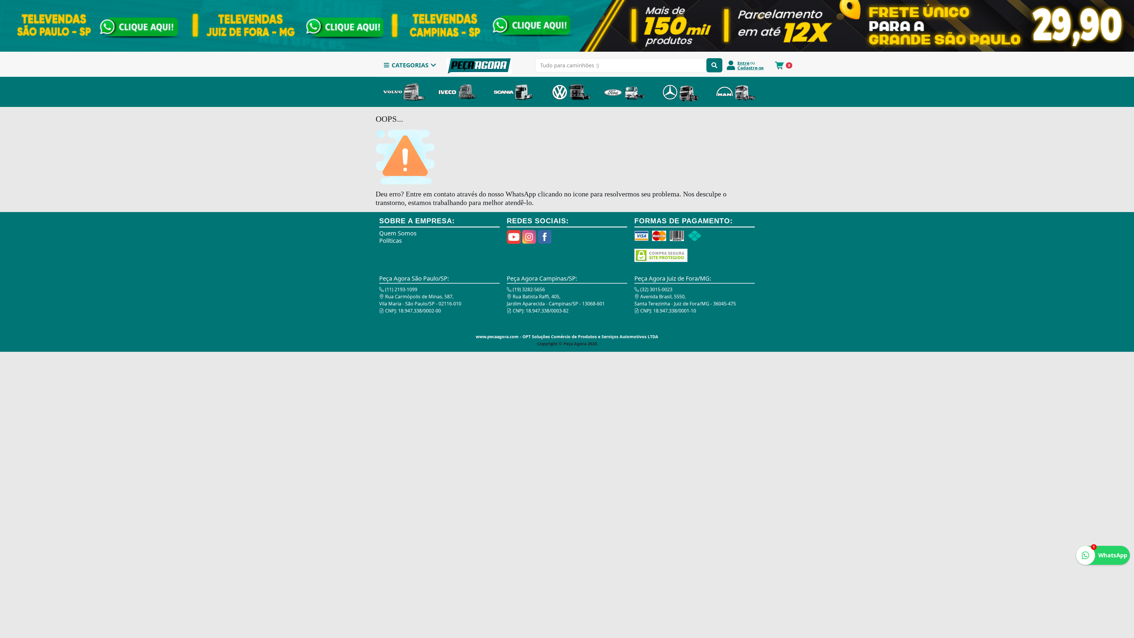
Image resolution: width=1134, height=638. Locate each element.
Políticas (390, 241)
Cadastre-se (750, 67)
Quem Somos (398, 233)
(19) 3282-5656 (528, 289)
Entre (743, 63)
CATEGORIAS (410, 65)
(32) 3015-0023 (655, 289)
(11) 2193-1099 (400, 289)
